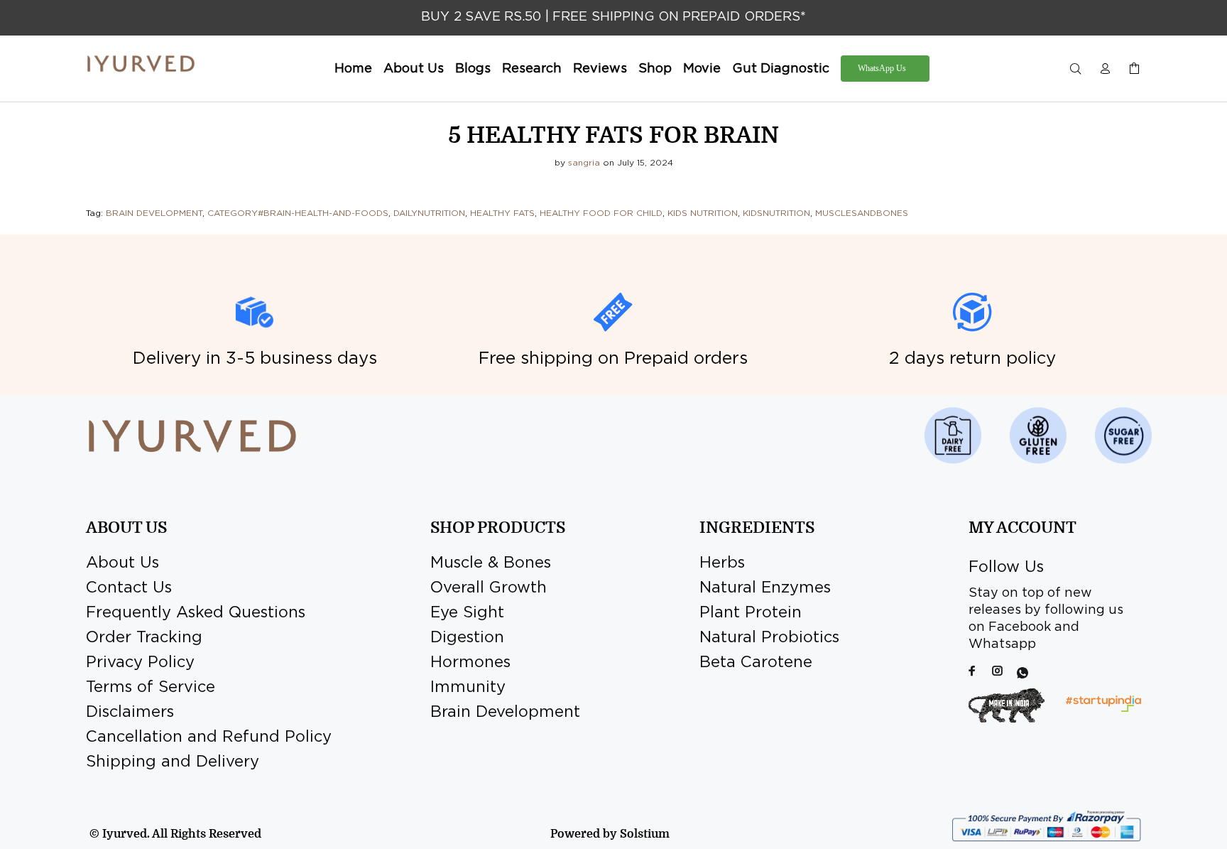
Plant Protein (750, 613)
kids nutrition (702, 213)
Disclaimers (130, 712)
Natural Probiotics (769, 638)
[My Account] (1105, 69)
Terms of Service (150, 688)
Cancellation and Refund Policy (209, 737)
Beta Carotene (755, 663)
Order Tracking (144, 638)
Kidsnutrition (776, 213)
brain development (154, 213)
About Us (122, 563)
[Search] (1079, 69)
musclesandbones (861, 213)
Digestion (467, 638)
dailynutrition (429, 213)
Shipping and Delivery (172, 762)
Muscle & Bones (490, 563)
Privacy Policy (140, 663)
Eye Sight (467, 613)
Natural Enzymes (765, 588)
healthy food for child (601, 213)
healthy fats (502, 213)
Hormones (470, 663)
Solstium (645, 834)
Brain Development (505, 712)
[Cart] (1131, 69)
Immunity (468, 688)
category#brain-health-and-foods (297, 213)
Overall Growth (488, 588)
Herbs (722, 563)
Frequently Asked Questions (195, 613)
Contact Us (129, 588)
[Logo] (141, 64)
